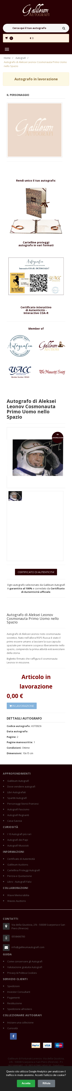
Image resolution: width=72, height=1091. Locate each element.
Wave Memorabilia (18, 895)
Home (7, 58)
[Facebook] (13, 1036)
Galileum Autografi (18, 781)
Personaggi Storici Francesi (23, 803)
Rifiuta (46, 1083)
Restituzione (14, 1003)
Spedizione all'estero (19, 1009)
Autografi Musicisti (18, 845)
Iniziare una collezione (20, 1022)
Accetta (26, 1083)
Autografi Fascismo (18, 809)
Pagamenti (13, 997)
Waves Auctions (16, 901)
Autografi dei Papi (17, 840)
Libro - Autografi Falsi (19, 881)
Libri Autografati (16, 792)
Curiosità (12, 1028)
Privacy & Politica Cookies (22, 973)
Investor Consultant (18, 992)
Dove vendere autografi (21, 786)
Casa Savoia (14, 820)
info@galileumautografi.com (28, 947)
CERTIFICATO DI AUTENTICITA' (36, 572)
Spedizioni (13, 986)
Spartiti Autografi (17, 798)
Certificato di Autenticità (21, 859)
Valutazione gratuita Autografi (24, 967)
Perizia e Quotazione (19, 876)
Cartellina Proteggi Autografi (23, 870)
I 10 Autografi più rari (19, 834)
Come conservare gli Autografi (24, 961)
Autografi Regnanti (18, 815)
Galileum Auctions (17, 864)
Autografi (21, 58)
